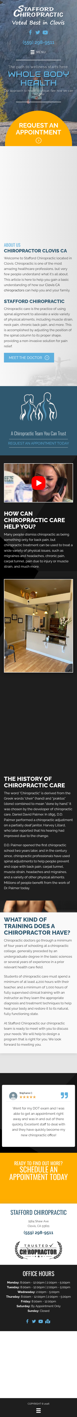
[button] (29, 357)
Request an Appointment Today (38, 443)
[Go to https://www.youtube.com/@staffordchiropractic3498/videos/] (45, 33)
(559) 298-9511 (38, 42)
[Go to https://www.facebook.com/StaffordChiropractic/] (30, 33)
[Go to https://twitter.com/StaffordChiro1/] (37, 33)
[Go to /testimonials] (38, 747)
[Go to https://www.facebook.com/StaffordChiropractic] (27, 1322)
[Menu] (38, 1410)
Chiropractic (30, 793)
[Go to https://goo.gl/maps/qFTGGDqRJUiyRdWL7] (47, 1321)
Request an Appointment (38, 129)
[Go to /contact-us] (38, 700)
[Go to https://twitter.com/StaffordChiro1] (34, 1322)
